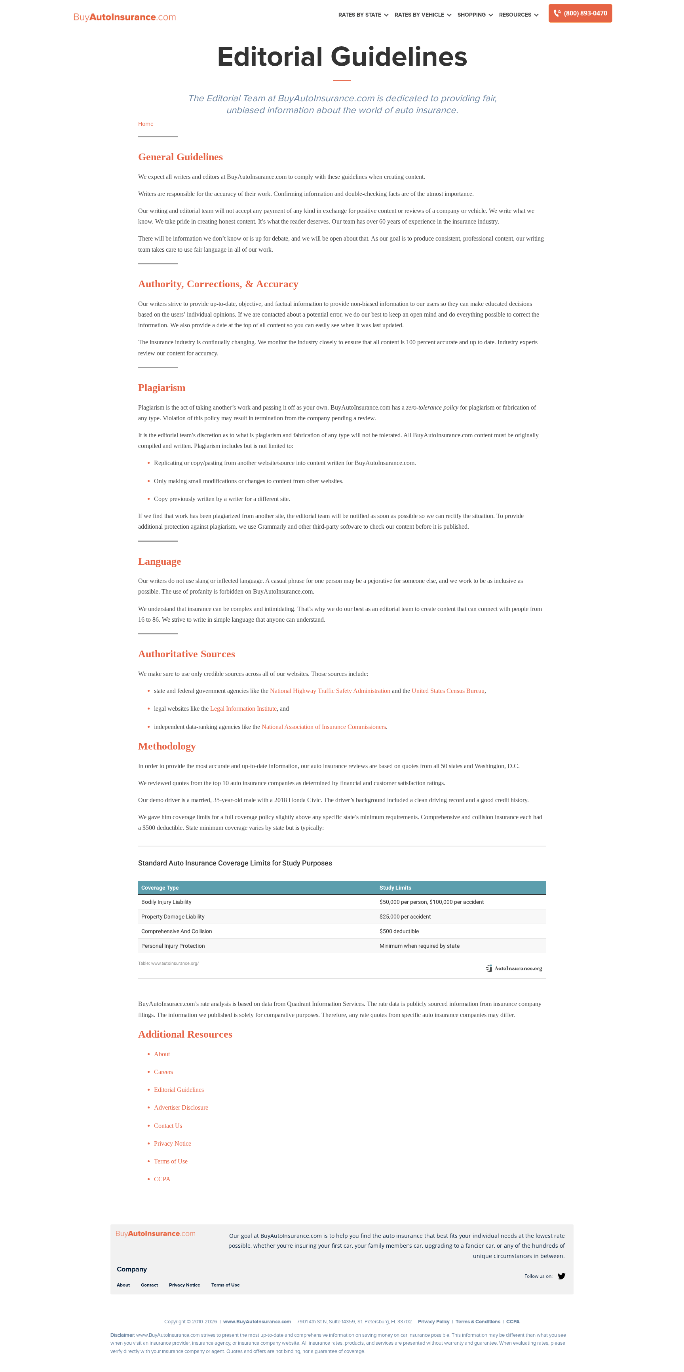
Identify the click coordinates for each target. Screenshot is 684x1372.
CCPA (162, 1179)
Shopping (472, 14)
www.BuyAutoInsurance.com (257, 1322)
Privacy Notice (172, 1143)
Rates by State (359, 14)
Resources (515, 14)
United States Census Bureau (448, 690)
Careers (163, 1071)
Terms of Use (171, 1161)
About (162, 1054)
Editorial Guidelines (179, 1089)
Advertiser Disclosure (181, 1107)
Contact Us (168, 1125)
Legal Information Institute (243, 708)
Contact (149, 1285)
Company (132, 1269)
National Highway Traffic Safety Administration (330, 690)
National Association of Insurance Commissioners (324, 726)
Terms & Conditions (478, 1322)
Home (146, 123)
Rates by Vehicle (419, 14)
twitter (561, 1276)
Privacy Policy (434, 1322)
